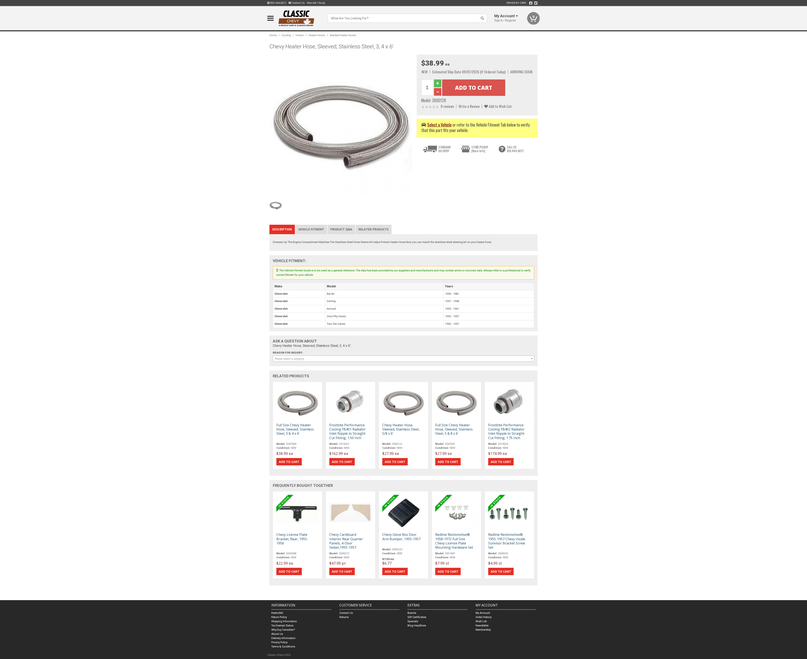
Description (282, 229)
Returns (344, 617)
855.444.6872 (278, 2)
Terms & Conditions (283, 646)
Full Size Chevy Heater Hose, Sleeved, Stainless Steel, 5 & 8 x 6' (454, 429)
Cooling (286, 35)
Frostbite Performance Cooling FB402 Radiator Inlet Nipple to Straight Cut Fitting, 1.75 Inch (506, 431)
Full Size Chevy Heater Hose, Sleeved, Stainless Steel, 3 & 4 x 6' (295, 429)
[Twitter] (535, 3)
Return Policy (279, 617)
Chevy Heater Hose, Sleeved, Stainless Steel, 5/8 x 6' (400, 429)
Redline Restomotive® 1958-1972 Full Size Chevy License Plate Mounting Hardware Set (454, 541)
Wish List (481, 621)
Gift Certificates (416, 617)
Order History (484, 617)
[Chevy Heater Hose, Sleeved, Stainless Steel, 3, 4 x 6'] (340, 126)
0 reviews (447, 106)
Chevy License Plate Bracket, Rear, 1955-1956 (292, 538)
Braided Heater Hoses (343, 35)
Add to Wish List (500, 106)
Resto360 (277, 612)
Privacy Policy (279, 642)
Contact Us (298, 2)
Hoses (300, 35)
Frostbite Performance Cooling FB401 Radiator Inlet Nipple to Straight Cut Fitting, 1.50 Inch (347, 431)
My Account (483, 612)
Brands (411, 612)
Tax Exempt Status (282, 625)
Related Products (374, 229)
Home (273, 35)
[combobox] (403, 359)
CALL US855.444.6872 (515, 149)
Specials (412, 621)
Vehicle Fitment (311, 229)
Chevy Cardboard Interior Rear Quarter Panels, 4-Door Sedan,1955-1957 (346, 541)
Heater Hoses (317, 35)
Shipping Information (284, 621)
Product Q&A (341, 229)
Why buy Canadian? (283, 629)
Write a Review (469, 106)
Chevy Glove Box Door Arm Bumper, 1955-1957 (401, 536)
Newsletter (482, 625)
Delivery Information (283, 638)
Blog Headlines (416, 625)
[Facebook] (530, 3)
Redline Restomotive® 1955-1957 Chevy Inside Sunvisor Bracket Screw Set (506, 541)
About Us (277, 633)
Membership (483, 629)
